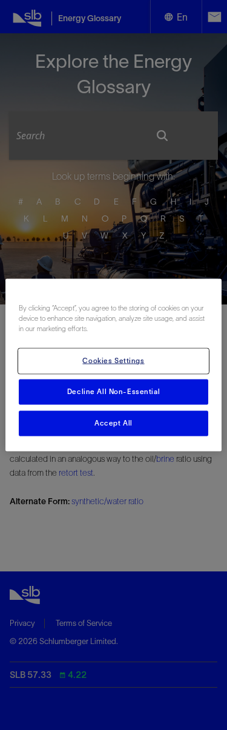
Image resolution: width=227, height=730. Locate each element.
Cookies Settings (113, 360)
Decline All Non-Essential (113, 391)
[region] (113, 365)
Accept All (113, 423)
